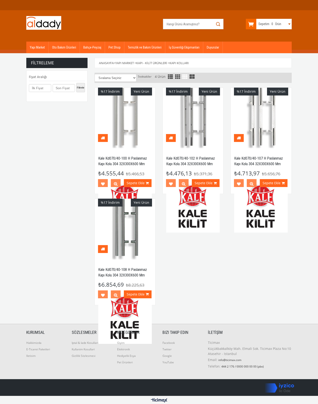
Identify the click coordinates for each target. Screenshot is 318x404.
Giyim (121, 343)
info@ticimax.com (229, 360)
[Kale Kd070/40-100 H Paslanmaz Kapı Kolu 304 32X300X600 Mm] (125, 118)
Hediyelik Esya (126, 356)
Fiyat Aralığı (38, 77)
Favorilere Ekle (103, 184)
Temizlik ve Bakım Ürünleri (145, 47)
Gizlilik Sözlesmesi (83, 356)
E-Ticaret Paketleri (38, 349)
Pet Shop (114, 47)
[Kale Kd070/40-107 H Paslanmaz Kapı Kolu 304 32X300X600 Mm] (261, 118)
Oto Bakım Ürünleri (64, 47)
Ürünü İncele (116, 184)
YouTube (168, 362)
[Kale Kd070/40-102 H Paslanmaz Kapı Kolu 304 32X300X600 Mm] (193, 118)
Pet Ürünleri (125, 362)
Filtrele (80, 87)
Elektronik (123, 349)
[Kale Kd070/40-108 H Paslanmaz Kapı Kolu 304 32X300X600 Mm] (125, 229)
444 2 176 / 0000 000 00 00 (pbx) (242, 366)
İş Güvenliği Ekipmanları (184, 47)
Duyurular (213, 47)
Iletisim (31, 356)
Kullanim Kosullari (83, 349)
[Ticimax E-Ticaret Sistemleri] (159, 400)
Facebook (168, 343)
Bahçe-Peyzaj (92, 47)
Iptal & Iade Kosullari (85, 343)
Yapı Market (37, 47)
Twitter (167, 349)
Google (167, 356)
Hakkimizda (33, 343)
